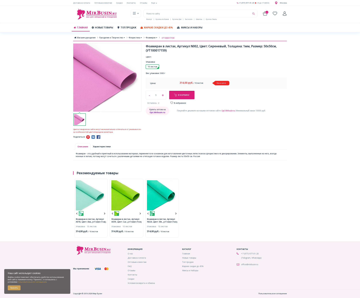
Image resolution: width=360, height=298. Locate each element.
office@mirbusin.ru (249, 264)
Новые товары (104, 27)
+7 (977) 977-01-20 (246, 3)
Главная (82, 27)
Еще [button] (153, 3)
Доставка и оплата (81, 3)
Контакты (131, 3)
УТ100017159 (168, 37)
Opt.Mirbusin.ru (228, 110)
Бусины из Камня (162, 19)
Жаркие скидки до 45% (158, 27)
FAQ (130, 266)
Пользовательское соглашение (272, 293)
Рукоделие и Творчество (111, 37)
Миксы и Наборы (191, 27)
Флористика (134, 37)
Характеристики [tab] (102, 146)
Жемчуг (149, 19)
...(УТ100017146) (98, 222)
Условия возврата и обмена (141, 283)
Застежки (188, 19)
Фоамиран (151, 37)
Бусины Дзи (176, 19)
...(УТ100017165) (169, 222)
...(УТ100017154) (134, 222)
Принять (14, 287)
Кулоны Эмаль (211, 19)
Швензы (199, 19)
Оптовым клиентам (103, 3)
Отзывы (143, 3)
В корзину (183, 95)
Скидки (119, 3)
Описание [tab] (82, 146)
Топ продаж (128, 27)
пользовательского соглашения (32, 282)
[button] (283, 3)
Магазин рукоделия (86, 37)
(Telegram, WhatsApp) (251, 257)
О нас (130, 253)
